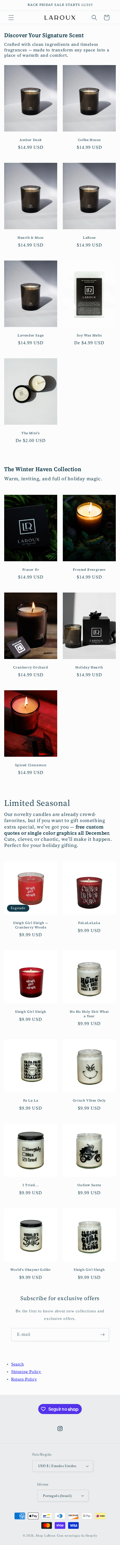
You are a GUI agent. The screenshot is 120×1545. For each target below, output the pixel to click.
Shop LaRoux (46, 1535)
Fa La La (31, 1101)
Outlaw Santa (89, 1185)
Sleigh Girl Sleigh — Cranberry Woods (30, 925)
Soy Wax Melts (89, 335)
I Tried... (31, 1185)
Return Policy (24, 1379)
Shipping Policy (26, 1371)
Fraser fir (30, 570)
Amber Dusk (31, 140)
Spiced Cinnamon (31, 765)
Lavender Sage (31, 335)
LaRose (89, 237)
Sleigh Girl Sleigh (30, 1012)
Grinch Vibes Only (89, 1101)
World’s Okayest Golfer (30, 1270)
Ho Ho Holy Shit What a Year (89, 1014)
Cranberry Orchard (30, 667)
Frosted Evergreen (89, 570)
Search (17, 1364)
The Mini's (30, 433)
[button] (11, 17)
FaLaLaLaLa (89, 923)
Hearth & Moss (31, 237)
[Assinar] (102, 1334)
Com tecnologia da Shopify (77, 1535)
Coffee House (89, 140)
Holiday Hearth (89, 667)
